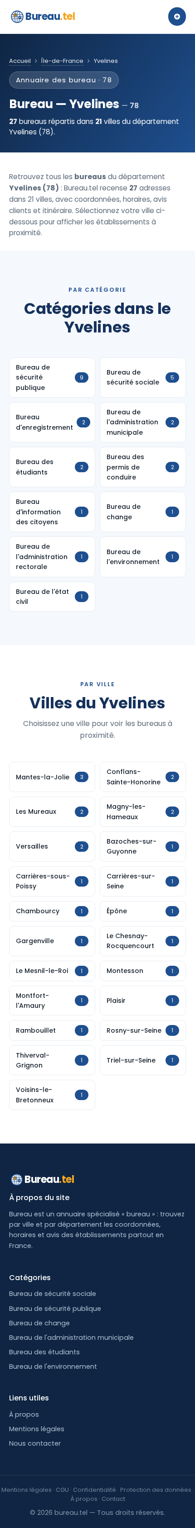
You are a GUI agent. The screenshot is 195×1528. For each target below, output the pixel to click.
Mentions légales (36, 1428)
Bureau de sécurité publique (55, 1308)
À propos (24, 1414)
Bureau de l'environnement (53, 1366)
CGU (62, 1489)
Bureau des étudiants (44, 1352)
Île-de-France (62, 61)
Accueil (20, 61)
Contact (113, 1499)
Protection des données (155, 1489)
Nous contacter (35, 1443)
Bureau (50, 16)
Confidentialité (94, 1489)
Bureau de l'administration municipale (71, 1337)
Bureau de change (39, 1323)
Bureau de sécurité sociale (52, 1293)
